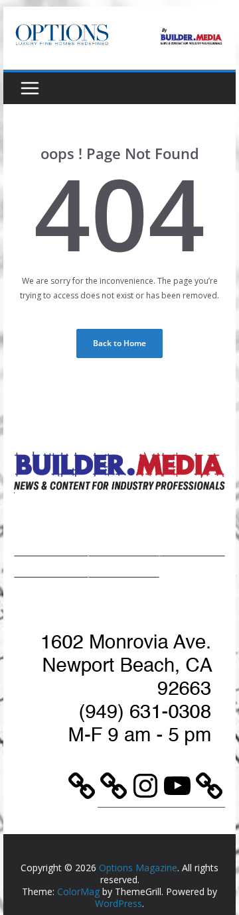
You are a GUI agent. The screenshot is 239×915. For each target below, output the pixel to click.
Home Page (51, 545)
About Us (51, 567)
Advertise (123, 545)
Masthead (192, 545)
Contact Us (124, 567)
